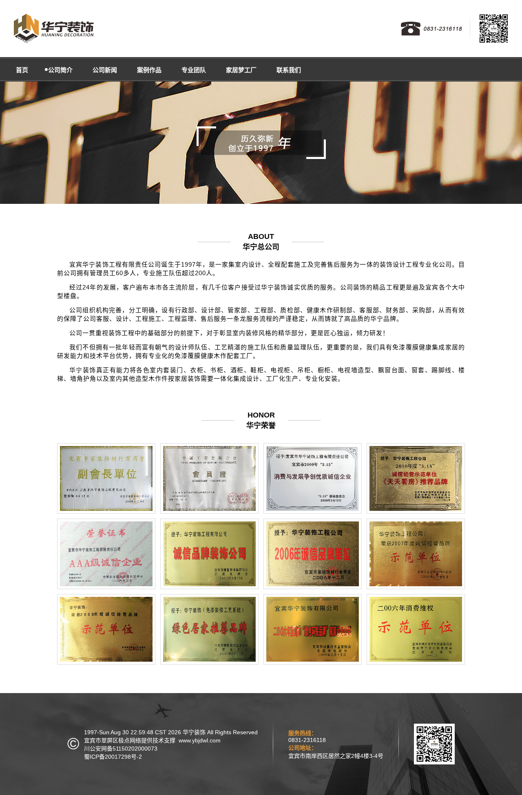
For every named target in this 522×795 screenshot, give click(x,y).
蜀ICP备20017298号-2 (113, 756)
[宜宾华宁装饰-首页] (53, 28)
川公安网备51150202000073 (120, 748)
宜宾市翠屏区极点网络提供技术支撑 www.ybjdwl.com (152, 740)
